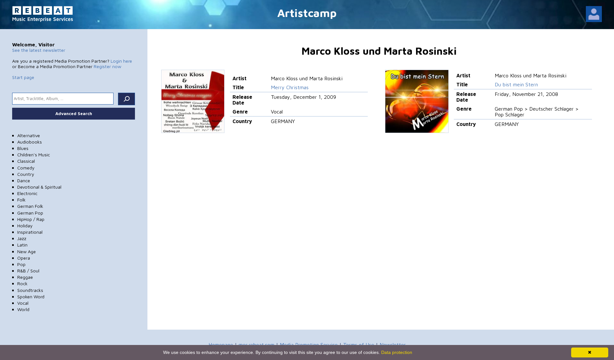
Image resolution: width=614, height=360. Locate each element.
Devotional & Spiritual (39, 187)
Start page (23, 77)
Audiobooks (29, 142)
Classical (26, 161)
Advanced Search (73, 113)
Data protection (396, 352)
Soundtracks (30, 290)
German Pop (30, 212)
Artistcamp (307, 12)
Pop (21, 264)
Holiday (25, 225)
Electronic (27, 193)
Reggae (25, 277)
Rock (22, 283)
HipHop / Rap (30, 219)
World (23, 309)
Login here (121, 61)
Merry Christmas (290, 87)
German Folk (30, 206)
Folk (21, 199)
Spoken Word (30, 296)
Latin (22, 244)
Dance (23, 180)
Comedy (26, 167)
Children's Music (33, 154)
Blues (22, 148)
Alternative (28, 135)
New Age (26, 251)
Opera (23, 258)
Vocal (22, 303)
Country (25, 174)
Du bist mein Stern (516, 84)
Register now (107, 66)
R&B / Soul (28, 270)
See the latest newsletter (38, 50)
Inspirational (30, 232)
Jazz (21, 238)
